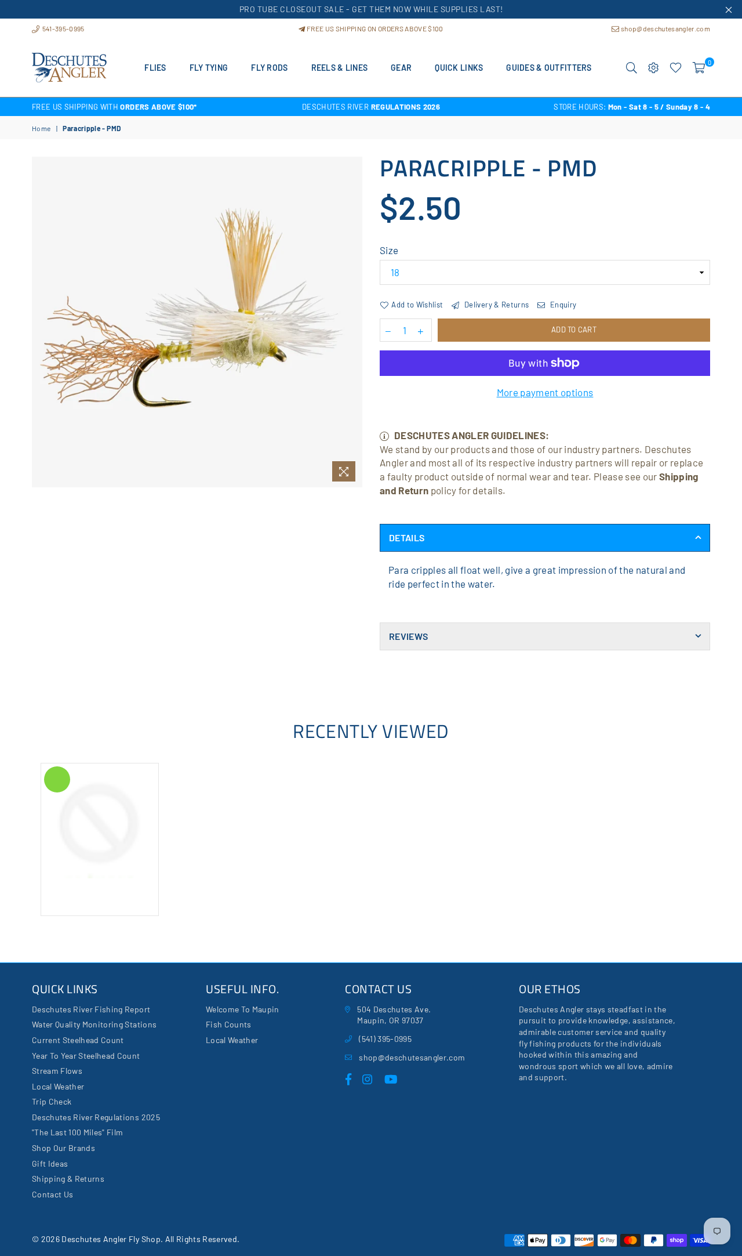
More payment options (545, 392)
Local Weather (58, 1086)
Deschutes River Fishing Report (91, 1009)
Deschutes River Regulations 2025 (96, 1117)
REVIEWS (408, 636)
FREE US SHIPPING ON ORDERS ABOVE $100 (374, 28)
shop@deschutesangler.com (665, 28)
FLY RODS (269, 68)
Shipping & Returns (68, 1178)
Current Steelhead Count (78, 1040)
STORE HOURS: (632, 106)
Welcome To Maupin (242, 1009)
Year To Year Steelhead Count (86, 1055)
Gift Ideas (50, 1163)
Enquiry (562, 304)
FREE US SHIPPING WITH (114, 106)
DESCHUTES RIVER (371, 106)
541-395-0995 (62, 28)
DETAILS (406, 537)
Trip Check (51, 1101)
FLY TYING (209, 68)
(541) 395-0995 (385, 1039)
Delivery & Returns (496, 304)
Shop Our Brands (63, 1148)
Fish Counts (229, 1024)
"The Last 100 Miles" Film (77, 1132)
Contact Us (52, 1194)
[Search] (631, 68)
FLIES (155, 68)
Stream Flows (57, 1071)
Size (389, 250)
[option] (145, 107)
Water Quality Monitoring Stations (94, 1024)
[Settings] (653, 68)
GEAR (401, 68)
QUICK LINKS (459, 68)
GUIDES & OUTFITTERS (548, 68)
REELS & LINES (339, 68)
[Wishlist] (675, 68)
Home (41, 128)
